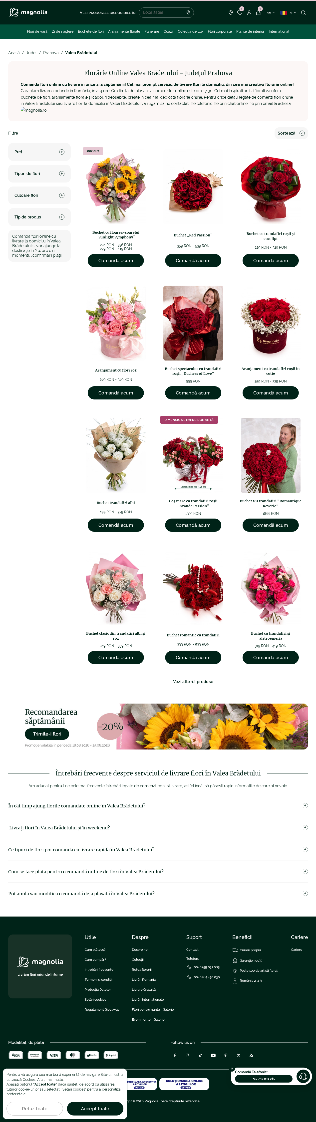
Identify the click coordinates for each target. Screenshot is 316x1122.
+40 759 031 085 (264, 1079)
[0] (240, 12)
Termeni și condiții (98, 979)
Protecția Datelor (98, 989)
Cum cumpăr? (95, 959)
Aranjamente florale (124, 31)
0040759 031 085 (207, 967)
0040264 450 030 (207, 977)
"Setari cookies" (73, 1089)
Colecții (138, 959)
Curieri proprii (250, 950)
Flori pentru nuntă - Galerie (153, 1009)
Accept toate (95, 1108)
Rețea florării (142, 969)
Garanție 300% (251, 960)
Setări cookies (95, 999)
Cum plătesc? (95, 949)
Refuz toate (34, 1108)
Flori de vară (37, 31)
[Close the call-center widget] (232, 1069)
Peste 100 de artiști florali (259, 970)
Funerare (152, 31)
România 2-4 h (251, 980)
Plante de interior (250, 31)
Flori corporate (220, 31)
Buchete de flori (91, 31)
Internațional (279, 31)
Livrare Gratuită (144, 989)
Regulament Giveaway (102, 1009)
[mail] (34, 110)
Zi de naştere (62, 31)
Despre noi (140, 949)
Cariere (296, 949)
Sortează (287, 133)
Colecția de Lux (190, 31)
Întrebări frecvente (99, 969)
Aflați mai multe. (50, 1080)
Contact (192, 949)
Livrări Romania (144, 979)
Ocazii (168, 31)
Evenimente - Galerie (148, 1019)
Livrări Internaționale (148, 999)
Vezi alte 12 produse (193, 681)
